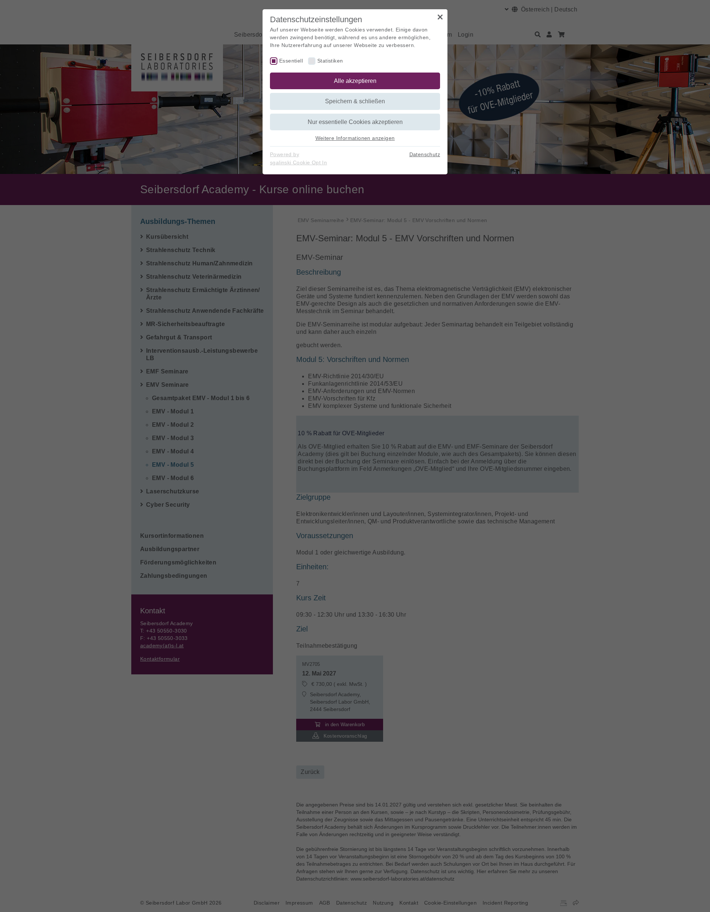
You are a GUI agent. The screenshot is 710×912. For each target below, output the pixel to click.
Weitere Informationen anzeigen (355, 138)
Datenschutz (424, 154)
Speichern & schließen (355, 101)
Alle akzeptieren (355, 81)
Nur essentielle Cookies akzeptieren (355, 122)
